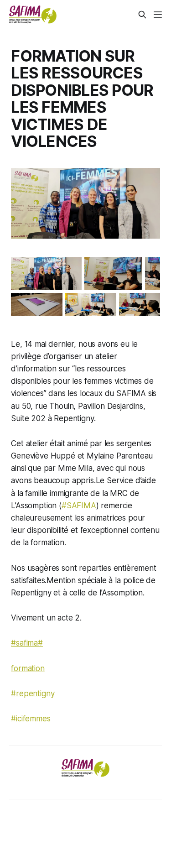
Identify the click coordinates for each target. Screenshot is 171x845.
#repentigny (32, 693)
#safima (24, 642)
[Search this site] (142, 14)
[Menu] (157, 14)
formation (27, 668)
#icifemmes (30, 718)
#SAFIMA (79, 505)
